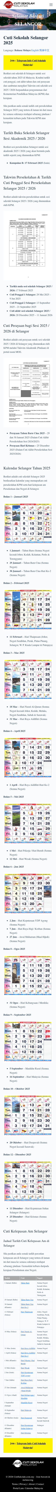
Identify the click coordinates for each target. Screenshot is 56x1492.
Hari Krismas (26, 1433)
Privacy (23, 1483)
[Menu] (51, 4)
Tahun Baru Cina (27, 1299)
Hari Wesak (25, 1368)
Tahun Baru (25, 1283)
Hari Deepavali (26, 1417)
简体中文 (44, 50)
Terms (15, 1483)
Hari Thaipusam (27, 1311)
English (35, 50)
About (32, 1483)
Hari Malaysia (26, 1410)
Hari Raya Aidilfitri (28, 1348)
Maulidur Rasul (26, 1402)
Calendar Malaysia (34, 1488)
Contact (40, 1483)
